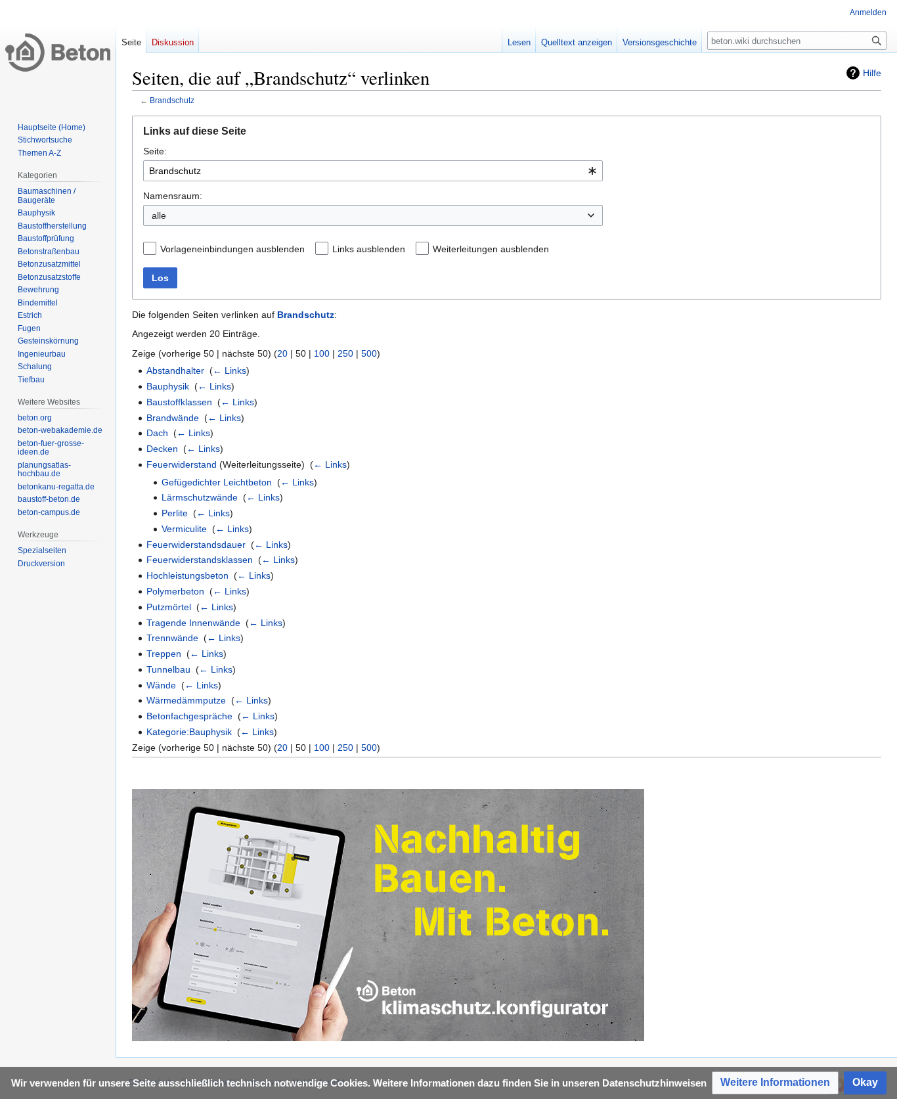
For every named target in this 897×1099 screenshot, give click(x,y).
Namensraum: (172, 196)
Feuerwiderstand (181, 464)
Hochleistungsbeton (187, 575)
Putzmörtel (168, 607)
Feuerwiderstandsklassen (199, 559)
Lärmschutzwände (200, 497)
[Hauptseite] (57, 52)
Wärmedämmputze (186, 700)
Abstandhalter (175, 370)
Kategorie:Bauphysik (189, 732)
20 (282, 353)
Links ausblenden (368, 249)
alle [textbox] (159, 215)
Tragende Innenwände (193, 622)
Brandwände (172, 418)
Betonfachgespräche (189, 716)
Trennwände (172, 638)
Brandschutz (172, 100)
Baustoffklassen (179, 402)
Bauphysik (167, 386)
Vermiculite (184, 529)
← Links (229, 370)
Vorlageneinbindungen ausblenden (232, 249)
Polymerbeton (175, 591)
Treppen (163, 653)
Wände (161, 685)
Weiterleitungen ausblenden (491, 249)
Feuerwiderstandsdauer (196, 544)
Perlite (175, 513)
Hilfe (872, 73)
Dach (157, 433)
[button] (775, 1082)
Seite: (155, 151)
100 (322, 353)
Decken (162, 448)
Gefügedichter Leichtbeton (217, 482)
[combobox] (373, 170)
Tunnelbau (168, 669)
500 (369, 353)
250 (345, 353)
